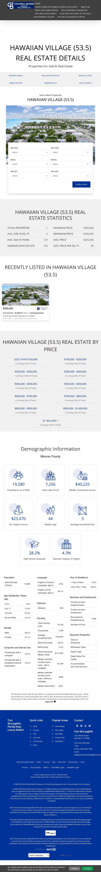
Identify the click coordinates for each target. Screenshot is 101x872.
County (36, 730)
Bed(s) (13, 160)
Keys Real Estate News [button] (45, 13)
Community (37, 741)
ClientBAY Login (57, 767)
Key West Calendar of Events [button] (71, 17)
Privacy (25, 767)
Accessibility (36, 767)
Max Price (55, 148)
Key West (59, 734)
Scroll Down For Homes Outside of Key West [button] (56, 7)
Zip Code (36, 737)
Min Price (14, 148)
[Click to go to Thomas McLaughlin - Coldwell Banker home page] (21, 5)
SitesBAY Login (73, 767)
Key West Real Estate (25, 762)
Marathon (59, 741)
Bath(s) (54, 160)
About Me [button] (85, 7)
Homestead (60, 726)
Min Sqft (14, 171)
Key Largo (59, 730)
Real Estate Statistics (50, 75)
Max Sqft (54, 171)
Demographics (50, 83)
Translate (69, 855)
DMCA (46, 767)
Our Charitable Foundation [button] (74, 10)
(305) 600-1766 (86, 749)
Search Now (81, 184)
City (34, 734)
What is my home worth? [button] (47, 10)
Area (35, 745)
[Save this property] (46, 287)
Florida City (59, 737)
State (35, 726)
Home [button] (37, 3)
